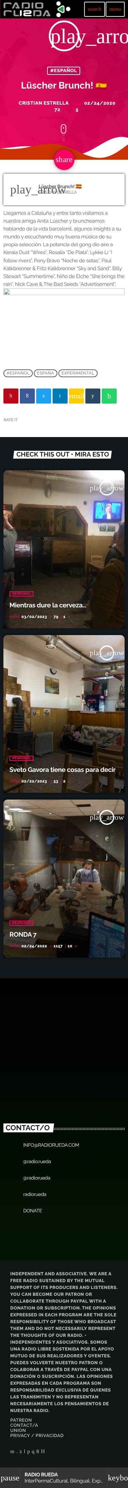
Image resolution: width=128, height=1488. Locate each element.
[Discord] (43, 1452)
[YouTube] (12, 1452)
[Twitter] (20, 1452)
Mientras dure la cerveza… (48, 605)
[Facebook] (38, 1452)
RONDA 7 (23, 934)
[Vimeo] (17, 1452)
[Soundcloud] (28, 1452)
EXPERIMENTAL (77, 373)
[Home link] (37, 9)
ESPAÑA (45, 373)
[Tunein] (25, 1452)
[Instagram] (33, 1452)
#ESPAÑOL (63, 71)
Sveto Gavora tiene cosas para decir (63, 770)
